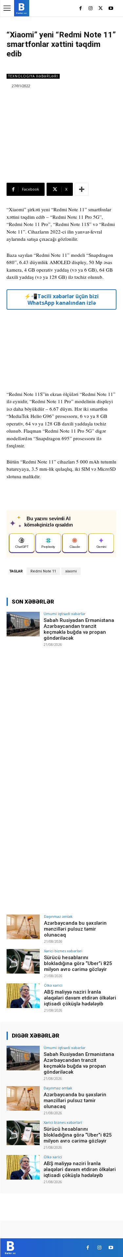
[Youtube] (111, 9)
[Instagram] (91, 9)
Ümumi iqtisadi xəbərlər (65, 613)
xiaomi (71, 571)
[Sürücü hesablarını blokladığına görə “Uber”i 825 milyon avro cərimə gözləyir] (23, 961)
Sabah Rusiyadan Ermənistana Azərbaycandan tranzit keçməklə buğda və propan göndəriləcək (79, 629)
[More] (82, 189)
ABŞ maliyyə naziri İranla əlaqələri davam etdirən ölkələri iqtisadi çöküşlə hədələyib (80, 998)
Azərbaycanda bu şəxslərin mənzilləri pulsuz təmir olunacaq (75, 929)
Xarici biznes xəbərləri (63, 951)
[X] (100, 9)
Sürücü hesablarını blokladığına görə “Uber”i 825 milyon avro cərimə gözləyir (78, 963)
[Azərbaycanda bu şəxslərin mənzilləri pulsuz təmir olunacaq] (23, 927)
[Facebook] (80, 9)
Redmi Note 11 (43, 571)
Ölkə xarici (53, 985)
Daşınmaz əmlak (58, 916)
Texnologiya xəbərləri (33, 76)
